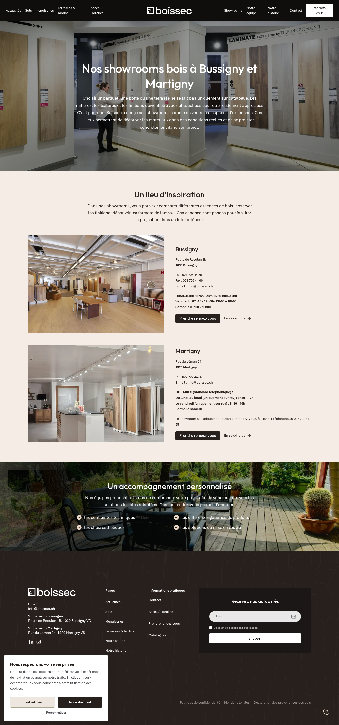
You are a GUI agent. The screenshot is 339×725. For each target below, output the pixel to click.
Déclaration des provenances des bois (282, 702)
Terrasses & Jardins (66, 10)
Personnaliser (56, 713)
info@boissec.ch (200, 286)
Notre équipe (251, 10)
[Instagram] (38, 642)
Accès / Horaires (97, 10)
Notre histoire (273, 10)
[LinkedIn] (31, 642)
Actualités (13, 10)
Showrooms (233, 10)
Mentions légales (237, 702)
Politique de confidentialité (200, 702)
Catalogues (157, 635)
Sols (28, 10)
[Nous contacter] (326, 712)
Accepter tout (80, 702)
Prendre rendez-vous (197, 318)
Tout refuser (32, 702)
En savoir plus (234, 318)
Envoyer (255, 638)
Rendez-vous (319, 10)
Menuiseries (45, 10)
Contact (296, 10)
